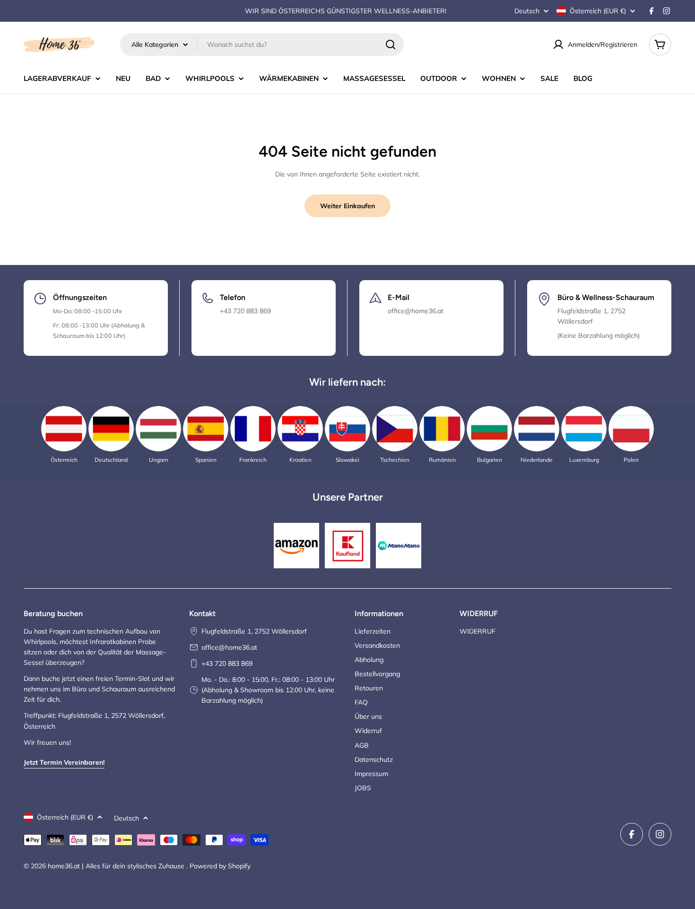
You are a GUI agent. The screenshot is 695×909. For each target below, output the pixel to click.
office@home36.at (229, 647)
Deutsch (526, 11)
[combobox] (262, 44)
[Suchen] (390, 44)
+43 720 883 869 (226, 663)
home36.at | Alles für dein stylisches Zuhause (117, 866)
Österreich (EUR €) (598, 11)
